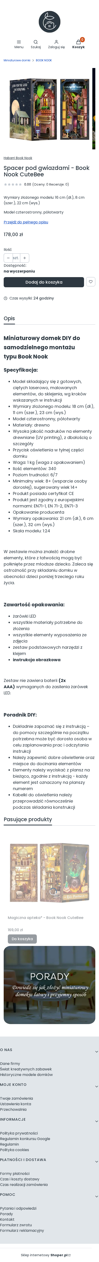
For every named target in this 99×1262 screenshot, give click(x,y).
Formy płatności (14, 1173)
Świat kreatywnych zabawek (26, 1069)
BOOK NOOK (44, 60)
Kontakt (7, 1219)
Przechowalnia (13, 1109)
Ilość (8, 249)
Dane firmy (10, 1063)
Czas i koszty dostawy (19, 1179)
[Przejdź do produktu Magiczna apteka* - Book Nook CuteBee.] (49, 871)
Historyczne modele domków (26, 1074)
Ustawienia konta (15, 1104)
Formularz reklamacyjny (22, 1230)
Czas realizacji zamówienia (24, 1184)
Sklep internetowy (44, 1255)
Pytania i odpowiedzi (18, 1208)
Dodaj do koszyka (44, 282)
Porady (6, 1214)
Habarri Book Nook (18, 158)
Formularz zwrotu (16, 1225)
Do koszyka (22, 939)
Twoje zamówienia (16, 1098)
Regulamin (9, 1144)
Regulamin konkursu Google (25, 1138)
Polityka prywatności (19, 1133)
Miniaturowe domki (17, 60)
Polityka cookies (14, 1149)
